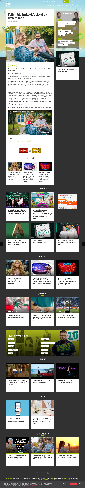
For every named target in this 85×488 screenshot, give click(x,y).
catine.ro (31, 479)
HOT (24, 150)
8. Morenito (45, 350)
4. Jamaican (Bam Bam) (48, 343)
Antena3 (40, 478)
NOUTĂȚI (10, 12)
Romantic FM (61, 478)
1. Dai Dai (11, 339)
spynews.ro (9, 479)
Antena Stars (25, 478)
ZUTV (30, 478)
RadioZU (56, 478)
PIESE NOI (43, 359)
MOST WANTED (19, 336)
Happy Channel (19, 478)
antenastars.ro (15, 479)
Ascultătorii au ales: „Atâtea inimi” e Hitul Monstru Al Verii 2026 (67, 24)
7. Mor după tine (13, 350)
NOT (37, 150)
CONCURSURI (50, 5)
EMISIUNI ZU (59, 5)
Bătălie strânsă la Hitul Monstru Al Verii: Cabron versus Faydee (66, 43)
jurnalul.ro (41, 479)
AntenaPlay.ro (34, 478)
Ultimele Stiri (75, 478)
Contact (59, 1)
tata (28, 141)
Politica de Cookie (65, 483)
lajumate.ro (56, 479)
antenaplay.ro (51, 479)
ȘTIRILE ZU (42, 294)
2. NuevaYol (45, 339)
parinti (23, 141)
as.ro (28, 479)
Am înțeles (74, 483)
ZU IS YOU (42, 188)
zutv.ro (24, 479)
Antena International (46, 478)
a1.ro (72, 478)
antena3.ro (36, 479)
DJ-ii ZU (48, 1)
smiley (10, 141)
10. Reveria (45, 353)
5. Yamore (11, 346)
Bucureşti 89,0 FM (75, 1)
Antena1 (14, 478)
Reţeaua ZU (54, 1)
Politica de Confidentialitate (30, 485)
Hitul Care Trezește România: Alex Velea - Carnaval (65, 33)
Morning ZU (67, 14)
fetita (32, 141)
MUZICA (72, 5)
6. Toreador (45, 346)
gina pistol (16, 141)
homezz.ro (62, 479)
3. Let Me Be (12, 343)
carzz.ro (66, 479)
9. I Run (10, 353)
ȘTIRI (66, 5)
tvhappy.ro (20, 479)
